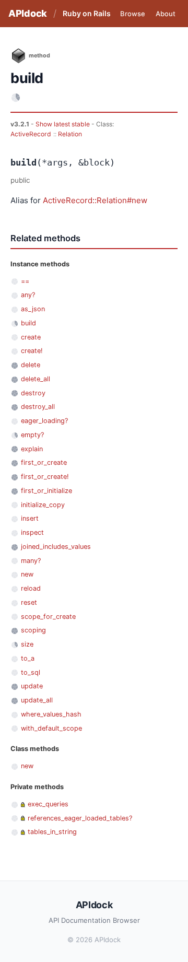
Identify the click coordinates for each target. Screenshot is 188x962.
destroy (33, 393)
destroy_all (38, 406)
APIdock (27, 13)
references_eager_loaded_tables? (80, 818)
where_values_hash (51, 714)
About (165, 13)
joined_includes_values (56, 546)
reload (31, 588)
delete (30, 365)
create (31, 337)
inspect (32, 532)
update (32, 686)
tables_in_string (52, 832)
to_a (27, 658)
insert (30, 518)
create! (32, 351)
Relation (70, 134)
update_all (37, 700)
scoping (33, 630)
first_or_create (44, 462)
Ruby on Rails (87, 13)
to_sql (30, 672)
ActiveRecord (30, 134)
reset (29, 602)
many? (31, 561)
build (28, 323)
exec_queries (48, 804)
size (27, 644)
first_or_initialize (46, 491)
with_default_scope (51, 728)
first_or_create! (45, 476)
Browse (132, 13)
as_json (33, 309)
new (27, 574)
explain (32, 449)
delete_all (35, 379)
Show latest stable (63, 124)
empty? (32, 435)
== (25, 281)
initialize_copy (43, 505)
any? (28, 295)
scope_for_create (48, 616)
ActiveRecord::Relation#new (95, 200)
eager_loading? (44, 421)
